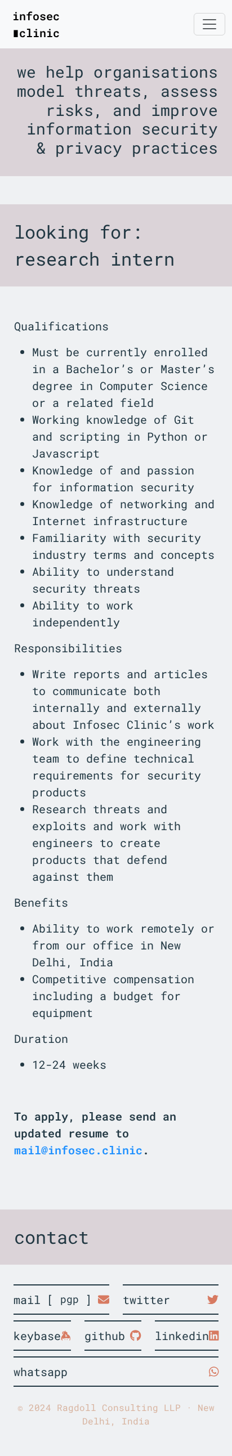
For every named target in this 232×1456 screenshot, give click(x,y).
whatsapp (41, 1371)
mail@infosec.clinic (78, 1150)
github (104, 1335)
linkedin (182, 1335)
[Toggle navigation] (209, 24)
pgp (69, 1299)
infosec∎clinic (36, 24)
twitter (146, 1299)
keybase (37, 1335)
